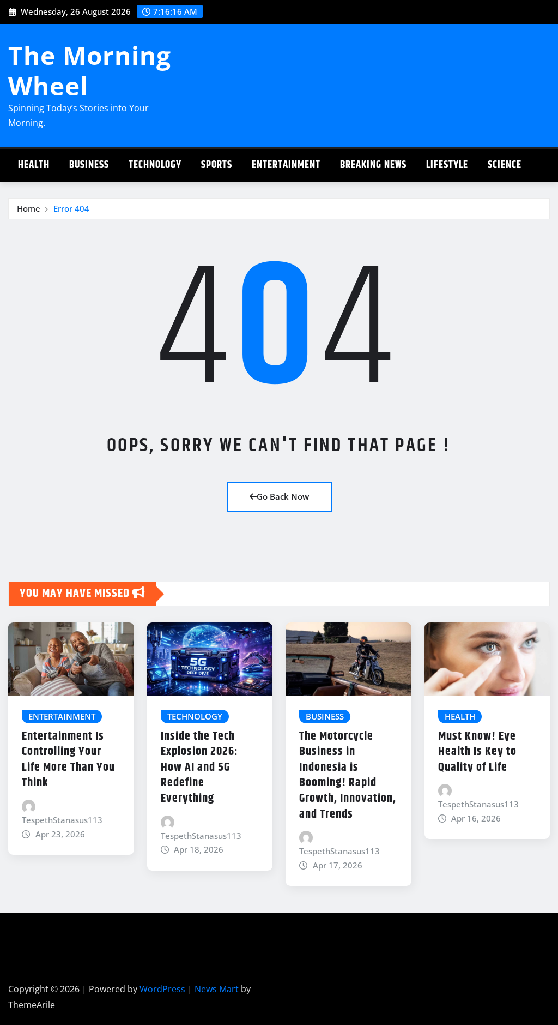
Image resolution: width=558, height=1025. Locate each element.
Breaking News (373, 165)
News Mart (217, 989)
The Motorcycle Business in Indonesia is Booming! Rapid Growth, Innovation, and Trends (347, 775)
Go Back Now (283, 496)
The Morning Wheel (89, 70)
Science (504, 165)
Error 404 (71, 208)
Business (89, 165)
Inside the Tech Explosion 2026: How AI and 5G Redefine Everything (199, 767)
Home (28, 208)
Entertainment (286, 165)
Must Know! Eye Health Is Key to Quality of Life (477, 752)
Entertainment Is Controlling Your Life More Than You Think (68, 760)
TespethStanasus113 (62, 819)
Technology (155, 165)
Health (34, 165)
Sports (216, 165)
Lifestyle (447, 165)
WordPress (162, 989)
